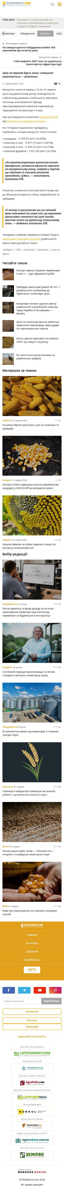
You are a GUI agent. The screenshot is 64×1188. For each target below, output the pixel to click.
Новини (6, 420)
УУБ (18, 249)
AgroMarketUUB (48, 117)
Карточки (7, 786)
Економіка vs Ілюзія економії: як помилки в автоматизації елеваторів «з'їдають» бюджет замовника (37, 23)
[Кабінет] (32, 975)
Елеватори (9, 33)
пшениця (28, 249)
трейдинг (7, 249)
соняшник (42, 249)
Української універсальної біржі (26, 121)
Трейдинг (45, 33)
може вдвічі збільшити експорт (21, 238)
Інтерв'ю (7, 667)
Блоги (5, 846)
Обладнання (27, 33)
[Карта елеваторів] (32, 970)
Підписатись (51, 1001)
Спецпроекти (9, 604)
